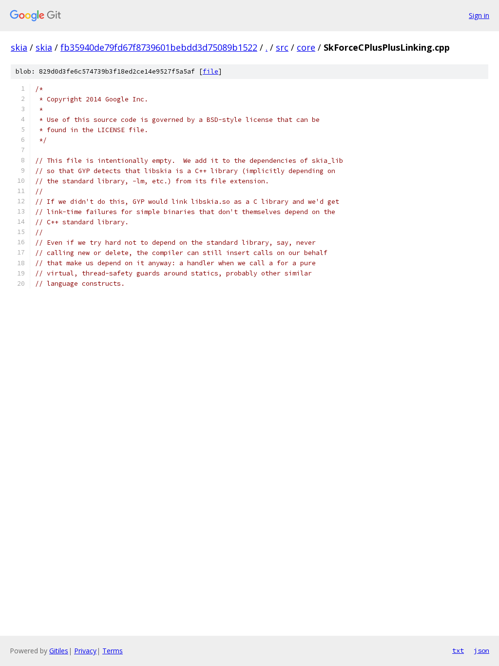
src (282, 47)
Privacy (85, 650)
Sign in (479, 15)
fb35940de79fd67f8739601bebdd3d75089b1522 (158, 47)
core (306, 47)
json (481, 650)
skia (19, 47)
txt (458, 650)
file (210, 71)
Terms (112, 650)
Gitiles (58, 650)
